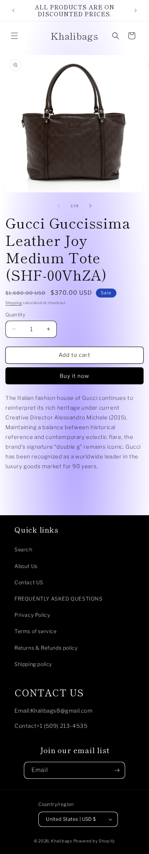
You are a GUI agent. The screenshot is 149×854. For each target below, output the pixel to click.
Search (23, 549)
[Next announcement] (136, 10)
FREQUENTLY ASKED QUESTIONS (58, 598)
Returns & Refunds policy (45, 648)
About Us (26, 566)
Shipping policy (33, 664)
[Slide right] (90, 206)
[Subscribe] (117, 770)
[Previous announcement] (13, 10)
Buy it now (74, 376)
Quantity (15, 314)
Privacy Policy (32, 615)
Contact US (28, 582)
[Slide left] (59, 206)
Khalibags (61, 841)
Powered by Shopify (94, 841)
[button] (14, 36)
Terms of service (35, 631)
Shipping (13, 302)
